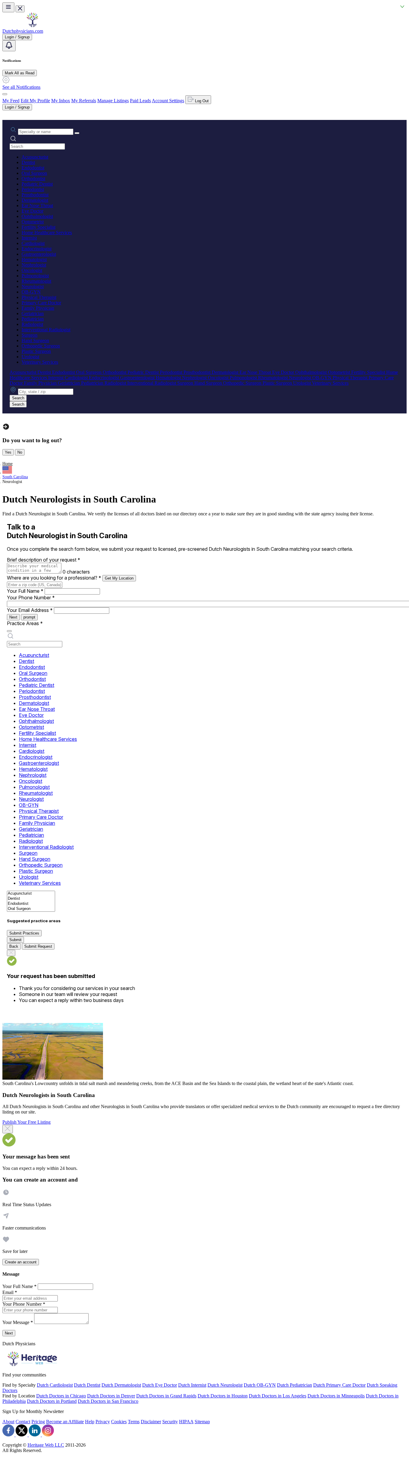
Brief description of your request (43, 560)
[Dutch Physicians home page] (32, 25)
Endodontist (33, 167)
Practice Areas (25, 623)
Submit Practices (24, 933)
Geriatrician (33, 313)
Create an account (21, 1262)
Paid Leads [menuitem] (140, 100)
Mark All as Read (19, 73)
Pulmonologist (35, 275)
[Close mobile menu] (20, 8)
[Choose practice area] (9, 631)
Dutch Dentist (87, 1385)
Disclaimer (151, 1421)
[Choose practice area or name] (77, 133)
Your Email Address (30, 610)
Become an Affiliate (65, 1421)
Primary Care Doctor (41, 302)
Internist (29, 237)
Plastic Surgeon (36, 351)
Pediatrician (33, 318)
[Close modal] (7, 1129)
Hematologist (34, 259)
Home (7, 463)
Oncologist (32, 270)
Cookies (119, 1421)
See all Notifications (21, 87)
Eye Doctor (32, 210)
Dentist (28, 162)
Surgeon (29, 335)
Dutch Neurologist (225, 1385)
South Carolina (15, 477)
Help (89, 1421)
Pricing (38, 1421)
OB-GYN (31, 291)
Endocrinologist (36, 248)
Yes (8, 452)
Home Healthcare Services (47, 232)
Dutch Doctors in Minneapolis (336, 1395)
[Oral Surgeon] (31, 908)
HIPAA (186, 1421)
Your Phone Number (31, 598)
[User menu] (4, 94)
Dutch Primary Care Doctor (339, 1385)
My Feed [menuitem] (10, 100)
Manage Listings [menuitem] (113, 100)
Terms (134, 1421)
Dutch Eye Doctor (159, 1385)
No (19, 452)
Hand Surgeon (35, 340)
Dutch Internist (192, 1385)
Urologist (30, 356)
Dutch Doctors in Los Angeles (277, 1395)
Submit (15, 940)
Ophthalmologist (37, 216)
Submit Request (38, 946)
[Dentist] (31, 898)
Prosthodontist (35, 194)
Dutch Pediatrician (294, 1385)
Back (13, 946)
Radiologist (32, 324)
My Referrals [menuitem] (83, 100)
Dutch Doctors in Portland (52, 1401)
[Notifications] (9, 45)
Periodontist (33, 189)
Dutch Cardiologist (55, 1385)
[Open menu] (8, 7)
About (8, 1421)
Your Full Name (25, 591)
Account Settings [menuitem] (168, 100)
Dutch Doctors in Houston (223, 1395)
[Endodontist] (31, 903)
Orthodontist (33, 178)
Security (170, 1421)
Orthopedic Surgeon (41, 345)
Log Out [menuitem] (201, 101)
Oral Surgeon (34, 173)
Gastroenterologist (39, 254)
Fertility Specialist (38, 227)
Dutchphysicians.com (22, 31)
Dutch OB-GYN (260, 1385)
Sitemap (202, 1421)
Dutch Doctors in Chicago (61, 1395)
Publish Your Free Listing (26, 1122)
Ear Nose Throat (37, 205)
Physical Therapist (39, 297)
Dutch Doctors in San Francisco (108, 1401)
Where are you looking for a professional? (54, 578)
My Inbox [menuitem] (60, 100)
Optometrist (33, 221)
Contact (23, 1421)
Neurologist (33, 286)
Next (13, 617)
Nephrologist (34, 264)
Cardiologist (33, 243)
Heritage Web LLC (46, 1445)
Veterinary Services (40, 362)
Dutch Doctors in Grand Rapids (166, 1395)
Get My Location (119, 578)
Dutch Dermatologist (121, 1385)
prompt (29, 617)
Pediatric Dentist (37, 183)
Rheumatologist (36, 281)
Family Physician (38, 308)
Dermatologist (35, 200)
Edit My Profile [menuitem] (35, 100)
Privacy (103, 1421)
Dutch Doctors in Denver (111, 1395)
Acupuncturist (35, 157)
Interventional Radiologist (46, 329)
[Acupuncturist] (31, 893)
